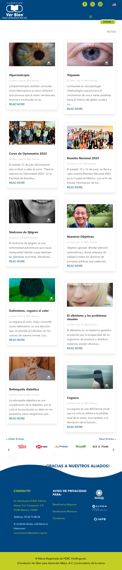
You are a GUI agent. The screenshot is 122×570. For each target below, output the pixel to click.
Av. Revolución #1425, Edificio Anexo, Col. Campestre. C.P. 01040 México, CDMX (30, 505)
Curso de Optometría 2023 (28, 153)
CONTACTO (22, 491)
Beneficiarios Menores (65, 512)
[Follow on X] (92, 4)
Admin (14, 81)
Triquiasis (73, 75)
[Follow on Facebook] (84, 4)
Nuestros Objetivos (80, 236)
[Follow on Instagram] (100, 4)
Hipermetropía (19, 75)
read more (17, 104)
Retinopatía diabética (24, 389)
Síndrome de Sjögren (23, 232)
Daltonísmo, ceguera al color (29, 310)
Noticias (35, 81)
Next (113, 449)
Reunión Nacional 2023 (83, 158)
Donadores (59, 518)
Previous (8, 449)
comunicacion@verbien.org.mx (30, 533)
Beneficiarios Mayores (64, 505)
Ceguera (73, 398)
